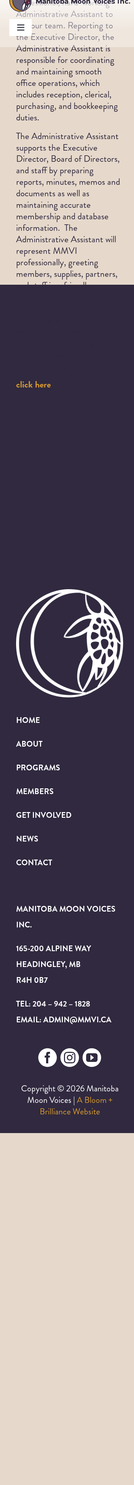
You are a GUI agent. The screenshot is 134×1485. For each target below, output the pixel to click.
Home (28, 720)
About (29, 744)
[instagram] (69, 1057)
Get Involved (43, 815)
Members (35, 791)
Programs (38, 767)
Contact (34, 862)
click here (33, 384)
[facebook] (47, 1057)
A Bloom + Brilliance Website (76, 1106)
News (27, 838)
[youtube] (92, 1057)
